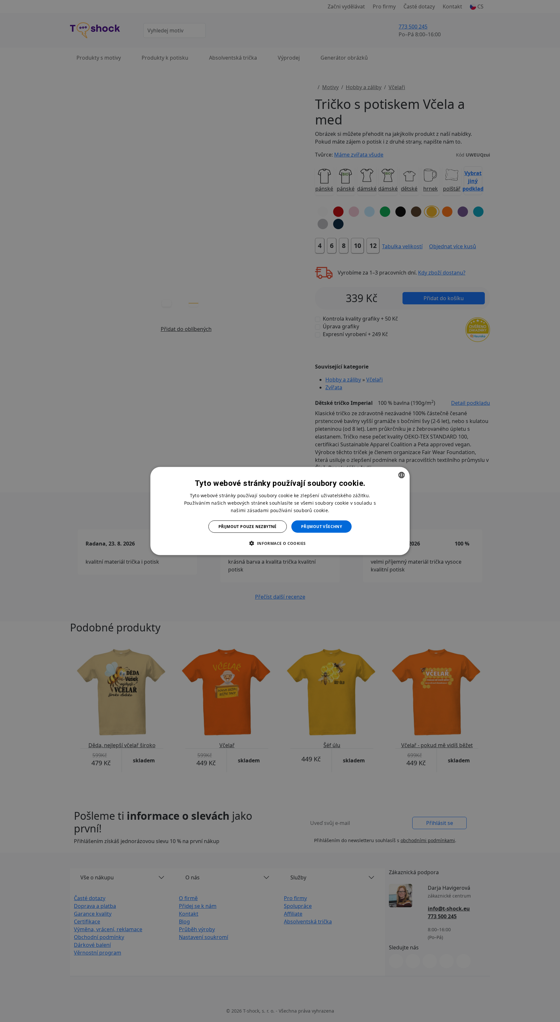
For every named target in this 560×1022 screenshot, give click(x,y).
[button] (280, 543)
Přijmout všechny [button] (321, 526)
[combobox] (401, 475)
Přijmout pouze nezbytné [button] (247, 526)
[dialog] (280, 511)
